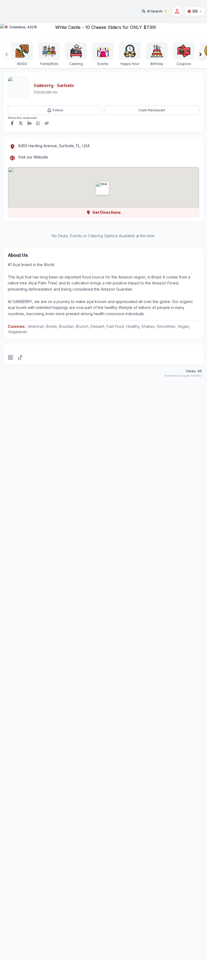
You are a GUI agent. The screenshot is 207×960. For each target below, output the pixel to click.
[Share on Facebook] (12, 123)
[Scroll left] (6, 54)
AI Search (154, 11)
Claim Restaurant (152, 110)
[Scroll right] (200, 54)
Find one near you (45, 91)
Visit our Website (33, 157)
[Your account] (177, 11)
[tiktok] (20, 357)
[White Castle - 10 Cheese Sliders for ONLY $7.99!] (103, 31)
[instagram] (10, 357)
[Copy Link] (46, 123)
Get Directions (106, 212)
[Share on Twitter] (20, 123)
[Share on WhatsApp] (38, 123)
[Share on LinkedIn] (29, 123)
